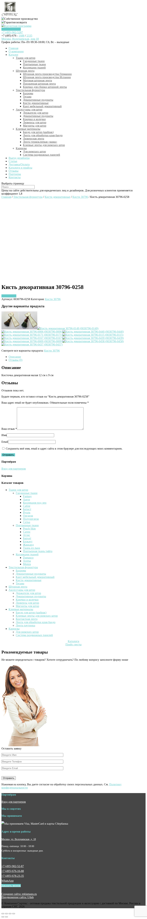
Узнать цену (8, 295)
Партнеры (15, 174)
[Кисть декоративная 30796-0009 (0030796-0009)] (32, 341)
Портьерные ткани (34, 64)
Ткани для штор (25, 57)
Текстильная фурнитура (30, 90)
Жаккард (28, 544)
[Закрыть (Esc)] (2, 913)
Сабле (26, 505)
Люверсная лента (33, 138)
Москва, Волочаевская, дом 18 (20, 38)
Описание (15, 356)
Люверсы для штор (34, 122)
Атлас (26, 535)
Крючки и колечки (34, 119)
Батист (27, 509)
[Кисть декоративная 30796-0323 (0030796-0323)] (28, 328)
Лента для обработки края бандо (43, 135)
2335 (29, 35)
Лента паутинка (25, 625)
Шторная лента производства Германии (47, 74)
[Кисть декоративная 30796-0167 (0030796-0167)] (32, 338)
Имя (4, 435)
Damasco (28, 557)
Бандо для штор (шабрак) (38, 132)
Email (4, 441)
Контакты (15, 177)
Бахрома (28, 93)
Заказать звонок (11, 29)
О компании (16, 51)
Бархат (27, 538)
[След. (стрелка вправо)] (6, 916)
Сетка (26, 522)
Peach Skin (29, 528)
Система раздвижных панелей (41, 154)
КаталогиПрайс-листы (73, 643)
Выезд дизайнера (19, 157)
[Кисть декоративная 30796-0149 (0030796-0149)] (67, 328)
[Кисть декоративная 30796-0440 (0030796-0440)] (93, 331)
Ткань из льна (31, 547)
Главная (13, 48)
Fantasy (27, 496)
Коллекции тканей (34, 67)
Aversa (27, 560)
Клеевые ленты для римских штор (44, 145)
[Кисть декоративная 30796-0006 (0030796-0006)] (32, 331)
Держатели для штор (35, 112)
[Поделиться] (6, 913)
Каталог (13, 54)
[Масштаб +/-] (13, 913)
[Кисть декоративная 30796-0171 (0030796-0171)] (32, 334)
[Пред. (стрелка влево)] (2, 916)
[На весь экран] (10, 913)
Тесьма (27, 96)
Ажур (26, 499)
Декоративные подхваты (38, 99)
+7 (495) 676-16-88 (12, 871)
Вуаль (26, 512)
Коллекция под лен (34, 502)
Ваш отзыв (9, 428)
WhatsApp (7, 880)
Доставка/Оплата (19, 164)
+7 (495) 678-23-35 (12, 875)
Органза (28, 515)
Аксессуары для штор (29, 109)
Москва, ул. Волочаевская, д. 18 (18, 839)
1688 (21, 35)
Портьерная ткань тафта (37, 551)
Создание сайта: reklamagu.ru (19, 894)
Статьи (13, 161)
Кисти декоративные (36, 103)
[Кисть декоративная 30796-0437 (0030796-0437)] (32, 344)
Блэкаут (27, 541)
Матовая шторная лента (37, 80)
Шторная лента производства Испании (47, 77)
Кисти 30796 (80, 196)
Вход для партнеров (13, 468)
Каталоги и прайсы (20, 167)
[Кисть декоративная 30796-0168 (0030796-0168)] (10, 328)
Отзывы (13, 170)
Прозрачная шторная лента (39, 83)
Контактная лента (26, 618)
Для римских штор (34, 151)
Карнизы (21, 148)
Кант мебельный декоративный (42, 106)
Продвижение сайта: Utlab (17, 897)
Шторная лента (25, 70)
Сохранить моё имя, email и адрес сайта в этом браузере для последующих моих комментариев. (64, 448)
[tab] (77, 356)
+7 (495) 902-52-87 (12, 866)
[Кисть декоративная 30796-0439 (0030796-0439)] (93, 338)
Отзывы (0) (15, 359)
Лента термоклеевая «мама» (40, 141)
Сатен (26, 531)
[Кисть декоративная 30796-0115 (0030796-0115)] (93, 334)
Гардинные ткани (34, 61)
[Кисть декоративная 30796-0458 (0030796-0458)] (93, 341)
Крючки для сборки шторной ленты (45, 86)
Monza (27, 564)
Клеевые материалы (28, 128)
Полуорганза (31, 518)
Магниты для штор (34, 125)
